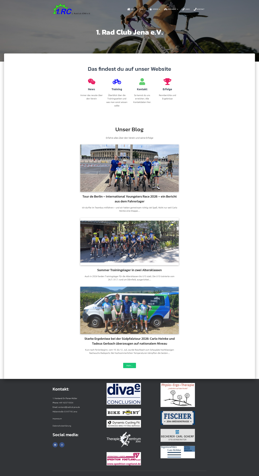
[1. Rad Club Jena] (72, 9)
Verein (156, 9)
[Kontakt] (142, 81)
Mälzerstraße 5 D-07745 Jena (65, 411)
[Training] (116, 81)
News (91, 89)
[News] (91, 81)
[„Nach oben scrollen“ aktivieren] (253, 470)
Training (117, 89)
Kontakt (200, 9)
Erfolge (167, 89)
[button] (144, 9)
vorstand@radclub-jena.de (69, 407)
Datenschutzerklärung (62, 425)
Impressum (57, 418)
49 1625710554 (66, 402)
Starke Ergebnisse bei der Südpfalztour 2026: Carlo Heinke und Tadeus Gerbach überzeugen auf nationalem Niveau (129, 341)
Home (133, 9)
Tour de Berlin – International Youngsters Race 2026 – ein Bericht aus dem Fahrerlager (129, 199)
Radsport (172, 9)
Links (187, 9)
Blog (141, 9)
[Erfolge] (167, 81)
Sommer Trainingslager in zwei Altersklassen (129, 270)
